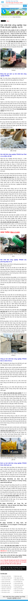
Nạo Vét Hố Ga (16, 17)
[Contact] (4, 11)
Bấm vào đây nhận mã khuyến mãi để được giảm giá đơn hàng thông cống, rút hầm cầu (13, 568)
